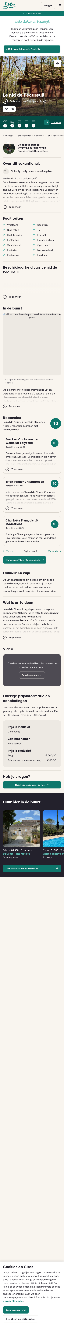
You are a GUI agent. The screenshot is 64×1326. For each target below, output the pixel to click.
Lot (48, 135)
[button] (32, 344)
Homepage (8, 135)
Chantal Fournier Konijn (32, 147)
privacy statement (13, 1301)
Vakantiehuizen (24, 135)
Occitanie (39, 135)
